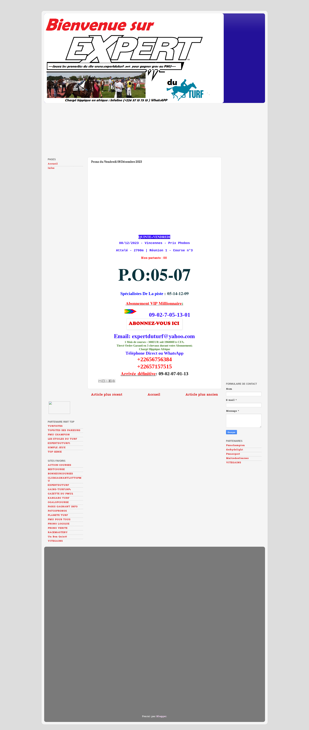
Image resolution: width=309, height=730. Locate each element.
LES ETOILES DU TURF (62, 439)
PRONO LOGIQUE (58, 524)
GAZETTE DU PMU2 (60, 494)
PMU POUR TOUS (59, 519)
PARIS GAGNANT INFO (63, 507)
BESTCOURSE (56, 469)
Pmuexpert (233, 454)
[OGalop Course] (59, 413)
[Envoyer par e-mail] (100, 381)
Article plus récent (106, 394)
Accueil (154, 394)
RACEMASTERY (58, 532)
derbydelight (234, 450)
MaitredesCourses (237, 458)
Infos (51, 168)
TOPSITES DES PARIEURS (64, 430)
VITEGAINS (55, 541)
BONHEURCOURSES (60, 474)
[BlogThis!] (103, 381)
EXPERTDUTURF (58, 485)
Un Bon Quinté (57, 537)
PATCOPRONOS (57, 511)
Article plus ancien (201, 394)
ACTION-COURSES (59, 465)
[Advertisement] (151, 129)
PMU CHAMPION (59, 435)
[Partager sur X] (107, 381)
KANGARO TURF (58, 498)
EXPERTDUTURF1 (59, 443)
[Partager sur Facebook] (110, 381)
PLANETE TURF (58, 515)
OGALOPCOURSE (58, 502)
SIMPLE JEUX (57, 447)
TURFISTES (55, 426)
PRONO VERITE (57, 528)
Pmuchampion (235, 445)
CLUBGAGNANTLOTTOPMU (64, 479)
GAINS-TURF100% (59, 489)
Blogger (161, 716)
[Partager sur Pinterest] (113, 381)
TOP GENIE (55, 452)
